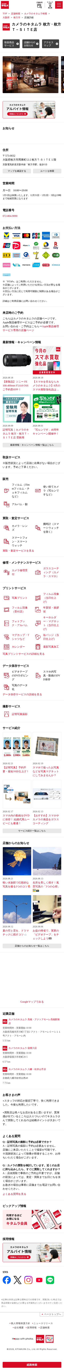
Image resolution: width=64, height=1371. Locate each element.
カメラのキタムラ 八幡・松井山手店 (27, 1069)
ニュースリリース (43, 1323)
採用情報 (32, 1327)
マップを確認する (17, 171)
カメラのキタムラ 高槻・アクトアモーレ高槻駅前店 (34, 1021)
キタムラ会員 (50, 2)
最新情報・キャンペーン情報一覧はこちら (32, 445)
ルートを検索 (47, 171)
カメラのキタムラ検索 (35, 13)
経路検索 (32, 1364)
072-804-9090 (10, 216)
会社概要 (19, 1327)
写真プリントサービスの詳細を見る (24, 653)
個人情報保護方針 (20, 1323)
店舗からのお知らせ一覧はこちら (32, 946)
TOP (5, 13)
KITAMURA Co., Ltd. (25, 1349)
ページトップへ (52, 1314)
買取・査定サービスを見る (18, 550)
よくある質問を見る (14, 1194)
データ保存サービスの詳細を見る (22, 694)
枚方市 (16, 17)
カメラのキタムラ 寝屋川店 (23, 1048)
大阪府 (6, 17)
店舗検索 (39, 2)
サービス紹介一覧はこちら (32, 831)
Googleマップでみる (32, 1001)
